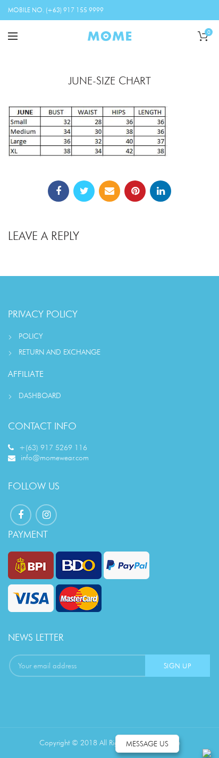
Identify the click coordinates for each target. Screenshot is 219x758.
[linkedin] (160, 191)
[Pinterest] (135, 191)
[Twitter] (84, 191)
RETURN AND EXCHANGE (59, 352)
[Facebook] (58, 191)
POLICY (31, 336)
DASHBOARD (40, 395)
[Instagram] (46, 515)
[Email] (109, 191)
